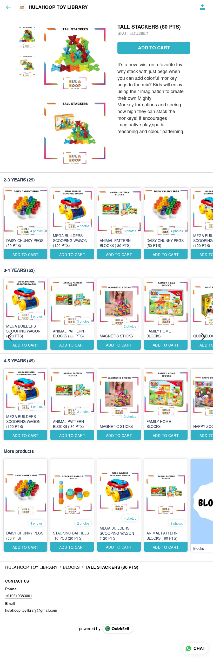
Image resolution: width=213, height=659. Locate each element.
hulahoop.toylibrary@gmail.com (31, 610)
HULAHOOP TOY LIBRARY (58, 7)
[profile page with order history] (202, 7)
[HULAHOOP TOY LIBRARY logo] (22, 7)
